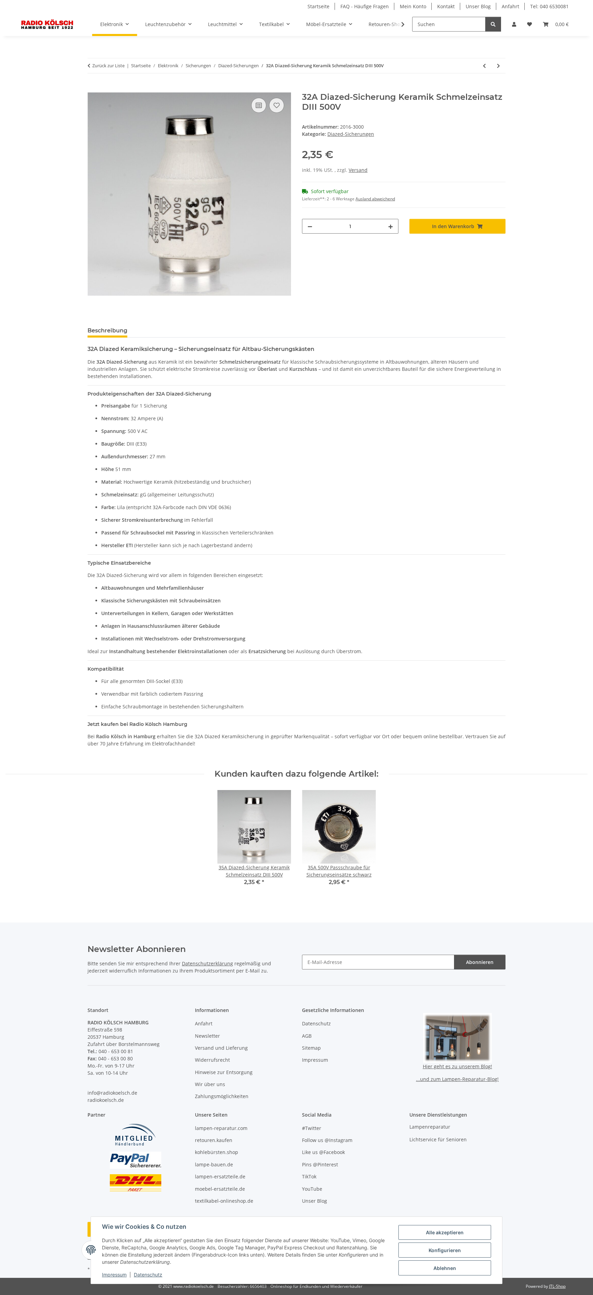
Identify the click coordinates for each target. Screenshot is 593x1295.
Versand (358, 170)
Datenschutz (148, 1275)
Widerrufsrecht (212, 1060)
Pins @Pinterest (320, 1164)
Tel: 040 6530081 (549, 6)
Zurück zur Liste (108, 65)
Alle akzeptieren (445, 1232)
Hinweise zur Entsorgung (224, 1072)
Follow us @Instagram (327, 1140)
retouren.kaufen (213, 1140)
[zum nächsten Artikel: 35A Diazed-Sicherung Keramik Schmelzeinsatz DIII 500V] (498, 65)
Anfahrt (510, 6)
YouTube (312, 1189)
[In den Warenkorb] (93, 88)
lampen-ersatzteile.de (220, 1176)
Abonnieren (479, 962)
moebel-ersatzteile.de (220, 1189)
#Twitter (311, 1128)
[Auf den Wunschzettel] (276, 105)
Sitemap (311, 1048)
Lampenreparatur (429, 1126)
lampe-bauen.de (214, 1164)
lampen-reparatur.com (221, 1128)
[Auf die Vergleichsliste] (258, 105)
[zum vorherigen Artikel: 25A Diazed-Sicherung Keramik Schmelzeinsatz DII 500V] (484, 65)
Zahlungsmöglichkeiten (221, 1096)
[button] (514, 24)
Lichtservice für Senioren (438, 1139)
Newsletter (207, 1036)
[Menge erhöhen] (390, 226)
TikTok (309, 1176)
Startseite (318, 6)
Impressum (114, 1275)
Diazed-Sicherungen (350, 134)
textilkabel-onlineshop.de (224, 1201)
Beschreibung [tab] (107, 330)
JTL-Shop (557, 1286)
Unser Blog (478, 6)
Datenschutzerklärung (207, 963)
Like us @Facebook (323, 1152)
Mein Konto (413, 6)
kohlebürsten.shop (216, 1152)
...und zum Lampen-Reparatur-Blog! (457, 1079)
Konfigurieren (445, 1250)
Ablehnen (444, 1268)
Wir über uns (210, 1084)
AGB (307, 1036)
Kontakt (446, 6)
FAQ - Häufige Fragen (364, 6)
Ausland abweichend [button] (375, 199)
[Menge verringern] (309, 226)
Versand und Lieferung (221, 1048)
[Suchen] (493, 24)
